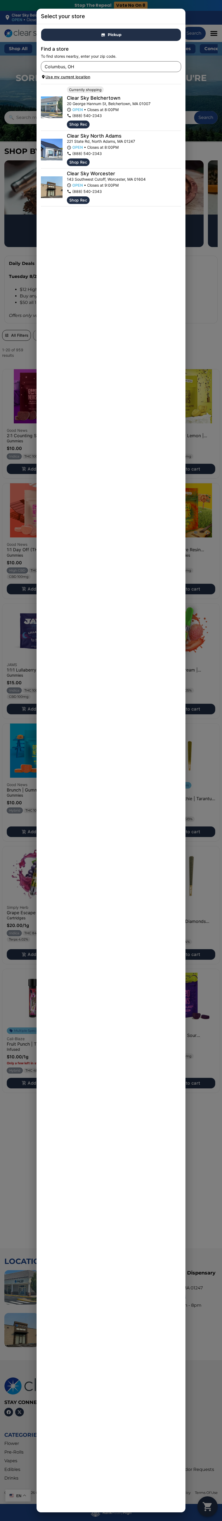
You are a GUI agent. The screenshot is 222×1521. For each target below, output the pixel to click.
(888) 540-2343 (87, 115)
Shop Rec (78, 124)
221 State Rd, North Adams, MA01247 (101, 141)
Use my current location (67, 76)
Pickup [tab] (115, 34)
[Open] (177, 67)
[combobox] (107, 66)
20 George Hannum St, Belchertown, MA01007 (109, 103)
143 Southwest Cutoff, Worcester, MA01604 (106, 179)
